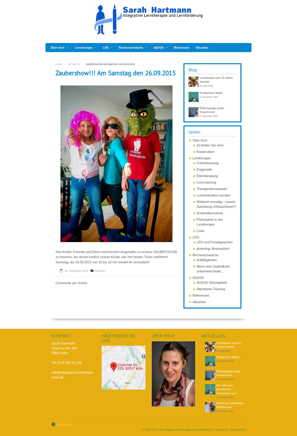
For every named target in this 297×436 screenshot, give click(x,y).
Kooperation (205, 151)
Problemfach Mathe (211, 93)
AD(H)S (158, 47)
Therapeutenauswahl (212, 189)
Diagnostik (204, 169)
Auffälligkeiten (207, 260)
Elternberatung (207, 176)
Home (59, 64)
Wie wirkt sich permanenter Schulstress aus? (226, 389)
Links (200, 231)
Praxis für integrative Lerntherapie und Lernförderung (182, 429)
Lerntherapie (84, 47)
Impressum (221, 429)
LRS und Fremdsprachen (215, 242)
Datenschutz (238, 429)
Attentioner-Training (211, 289)
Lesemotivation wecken (213, 195)
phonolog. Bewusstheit (213, 248)
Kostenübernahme (210, 213)
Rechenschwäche (131, 47)
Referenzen (181, 47)
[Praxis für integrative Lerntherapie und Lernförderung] (148, 19)
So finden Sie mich (210, 145)
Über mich (58, 47)
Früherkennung (208, 163)
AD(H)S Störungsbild (212, 282)
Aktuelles (202, 47)
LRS (105, 47)
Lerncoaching (206, 182)
